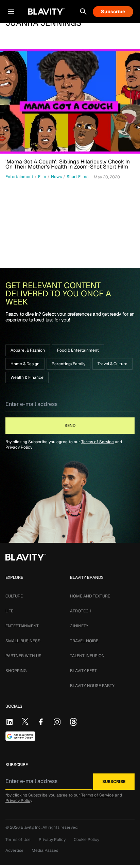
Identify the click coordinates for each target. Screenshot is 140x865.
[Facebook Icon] (41, 722)
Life (9, 611)
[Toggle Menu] (11, 11)
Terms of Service (97, 442)
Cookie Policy (86, 839)
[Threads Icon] (73, 722)
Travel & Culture (112, 364)
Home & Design (25, 364)
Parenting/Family (68, 364)
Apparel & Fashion (28, 350)
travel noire (84, 641)
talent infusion (87, 655)
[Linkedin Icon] (9, 722)
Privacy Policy (18, 447)
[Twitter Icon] (25, 721)
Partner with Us (23, 655)
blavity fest (83, 670)
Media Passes (45, 850)
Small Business (22, 641)
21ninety (79, 626)
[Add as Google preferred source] (20, 736)
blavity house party (92, 685)
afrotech (80, 611)
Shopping (16, 670)
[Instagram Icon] (57, 722)
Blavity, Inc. (31, 827)
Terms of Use (18, 839)
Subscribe (113, 11)
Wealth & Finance (27, 377)
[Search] (83, 11)
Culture (14, 596)
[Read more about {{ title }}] (70, 101)
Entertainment (22, 626)
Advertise (14, 850)
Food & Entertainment (78, 350)
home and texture (90, 596)
